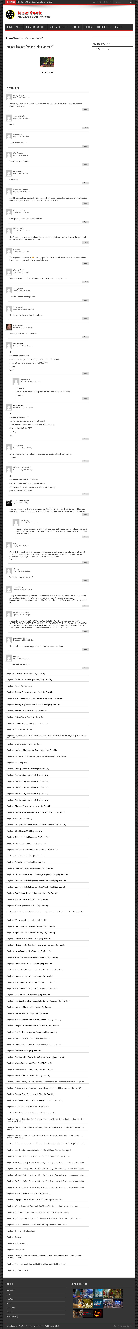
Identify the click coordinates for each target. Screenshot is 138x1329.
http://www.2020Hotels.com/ (66, 625)
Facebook (10, 1291)
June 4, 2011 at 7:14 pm (21, 251)
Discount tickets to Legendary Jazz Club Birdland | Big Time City (40, 881)
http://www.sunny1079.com (68, 600)
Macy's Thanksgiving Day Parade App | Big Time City (36, 1032)
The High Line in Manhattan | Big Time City (32, 837)
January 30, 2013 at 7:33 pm (22, 589)
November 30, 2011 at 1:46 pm (23, 470)
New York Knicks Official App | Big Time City (32, 1076)
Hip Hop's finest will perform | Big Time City (32, 769)
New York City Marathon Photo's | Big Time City (33, 1007)
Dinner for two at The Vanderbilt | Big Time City (33, 964)
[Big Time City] (28, 17)
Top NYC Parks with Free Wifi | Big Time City (33, 1194)
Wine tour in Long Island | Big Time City (30, 843)
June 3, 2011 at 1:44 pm (21, 212)
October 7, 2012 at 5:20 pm (22, 571)
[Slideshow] (47, 72)
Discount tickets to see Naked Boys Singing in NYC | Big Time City (41, 875)
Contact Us (11, 1308)
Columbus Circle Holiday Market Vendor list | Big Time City (38, 1044)
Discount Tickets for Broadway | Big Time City (33, 806)
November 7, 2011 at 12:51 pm (23, 448)
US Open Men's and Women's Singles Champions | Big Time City (40, 825)
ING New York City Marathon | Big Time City (32, 995)
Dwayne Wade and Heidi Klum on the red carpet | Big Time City (40, 812)
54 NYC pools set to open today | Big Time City (33, 680)
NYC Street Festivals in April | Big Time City (32, 1107)
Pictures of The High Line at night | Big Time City (34, 976)
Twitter (9, 1295)
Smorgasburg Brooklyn (43, 509)
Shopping (75, 27)
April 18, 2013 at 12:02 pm (21, 615)
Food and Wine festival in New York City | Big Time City (37, 850)
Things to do (103, 27)
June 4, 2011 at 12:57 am (21, 231)
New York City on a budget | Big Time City (31, 775)
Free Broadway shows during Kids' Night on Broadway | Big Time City (42, 1001)
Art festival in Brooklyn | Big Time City (30, 856)
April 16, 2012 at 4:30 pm (21, 503)
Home (9, 27)
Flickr (9, 1304)
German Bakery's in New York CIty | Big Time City (34, 1094)
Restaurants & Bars (35, 27)
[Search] (131, 2)
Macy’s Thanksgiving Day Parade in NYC (32, 2)
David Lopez (18, 344)
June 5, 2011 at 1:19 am (21, 272)
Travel (117, 27)
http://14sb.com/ (45, 625)
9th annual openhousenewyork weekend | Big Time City (36, 957)
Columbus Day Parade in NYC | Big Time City (33, 939)
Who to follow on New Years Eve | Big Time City (34, 1063)
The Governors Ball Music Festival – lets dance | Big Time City (39, 698)
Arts (18, 27)
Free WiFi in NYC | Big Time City (28, 1051)
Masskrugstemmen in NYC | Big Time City (31, 899)
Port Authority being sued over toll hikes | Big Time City (36, 893)
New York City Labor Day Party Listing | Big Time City (36, 750)
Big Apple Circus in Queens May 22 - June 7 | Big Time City (38, 1200)
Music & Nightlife (58, 27)
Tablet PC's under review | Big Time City (30, 711)
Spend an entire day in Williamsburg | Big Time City (35, 926)
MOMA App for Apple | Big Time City (29, 717)
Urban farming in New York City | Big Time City (33, 951)
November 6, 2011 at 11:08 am (23, 327)
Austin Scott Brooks (21, 501)
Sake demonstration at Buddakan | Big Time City (34, 868)
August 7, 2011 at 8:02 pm (21, 290)
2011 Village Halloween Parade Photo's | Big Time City (36, 982)
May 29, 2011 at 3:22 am (21, 192)
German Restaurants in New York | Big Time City (34, 692)
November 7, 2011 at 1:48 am (23, 407)
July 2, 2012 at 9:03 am (21, 546)
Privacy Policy (12, 1316)
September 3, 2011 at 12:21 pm (23, 309)
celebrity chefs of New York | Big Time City (32, 723)
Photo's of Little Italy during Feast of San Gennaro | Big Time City (40, 945)
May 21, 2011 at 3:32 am (21, 97)
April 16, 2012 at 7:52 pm (29, 523)
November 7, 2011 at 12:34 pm (31, 382)
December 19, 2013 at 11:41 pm (23, 640)
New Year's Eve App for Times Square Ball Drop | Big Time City (40, 1057)
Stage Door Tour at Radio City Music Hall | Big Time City (37, 1026)
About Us (10, 1312)
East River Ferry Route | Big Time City (30, 673)
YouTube (10, 1299)
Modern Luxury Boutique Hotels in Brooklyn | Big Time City (38, 1020)
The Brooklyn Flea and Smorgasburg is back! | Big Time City (39, 1100)
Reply (86, 109)
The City (88, 27)
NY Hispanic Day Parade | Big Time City (31, 920)
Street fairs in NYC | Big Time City (28, 831)
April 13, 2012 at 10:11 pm (21, 658)
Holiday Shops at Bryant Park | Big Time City (32, 1013)
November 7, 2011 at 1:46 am (23, 346)
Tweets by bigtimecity (100, 49)
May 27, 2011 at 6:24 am (21, 118)
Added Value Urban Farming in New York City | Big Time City (38, 970)
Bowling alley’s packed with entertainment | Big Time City (37, 705)
